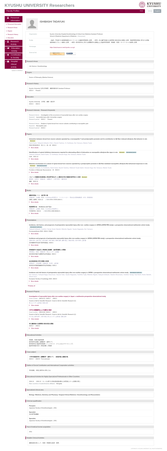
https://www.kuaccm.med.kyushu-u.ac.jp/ (62, 47)
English (157, 11)
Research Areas (12, 27)
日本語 (150, 11)
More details (34, 147)
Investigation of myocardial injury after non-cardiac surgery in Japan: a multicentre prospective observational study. (67, 296)
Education (11, 38)
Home (141, 11)
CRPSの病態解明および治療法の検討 (40, 310)
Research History (13, 34)
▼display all (31, 286)
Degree (10, 31)
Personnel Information (14, 24)
